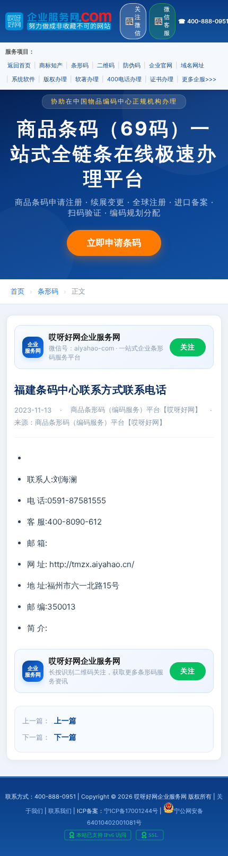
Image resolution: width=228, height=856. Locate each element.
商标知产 (51, 65)
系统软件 (23, 79)
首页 (17, 291)
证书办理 (161, 79)
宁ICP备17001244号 (131, 811)
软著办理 (87, 79)
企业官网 (160, 65)
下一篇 (65, 736)
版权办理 (55, 79)
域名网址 (192, 65)
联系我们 (60, 811)
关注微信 (138, 21)
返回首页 (19, 65)
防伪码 (132, 65)
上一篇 (65, 720)
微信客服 (167, 21)
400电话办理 (124, 79)
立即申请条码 (114, 242)
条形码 (80, 65)
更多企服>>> (199, 79)
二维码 (106, 65)
